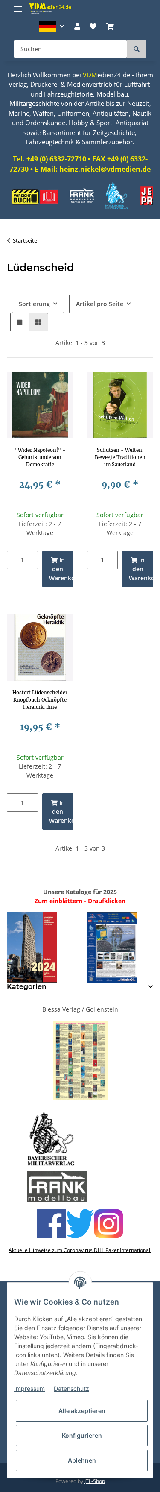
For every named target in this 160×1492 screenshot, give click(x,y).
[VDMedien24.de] (51, 8)
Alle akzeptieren (81, 1410)
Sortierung (34, 304)
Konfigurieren (82, 1435)
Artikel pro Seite (99, 304)
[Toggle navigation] (18, 5)
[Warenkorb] (109, 26)
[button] (52, 26)
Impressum (29, 1388)
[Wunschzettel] (93, 26)
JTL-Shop (94, 1481)
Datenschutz (71, 1388)
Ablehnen (82, 1460)
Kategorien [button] (27, 987)
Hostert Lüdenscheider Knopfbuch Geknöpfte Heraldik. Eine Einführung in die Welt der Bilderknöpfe (40, 700)
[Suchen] (136, 49)
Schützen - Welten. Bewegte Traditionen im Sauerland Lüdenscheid (120, 457)
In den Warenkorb (61, 569)
